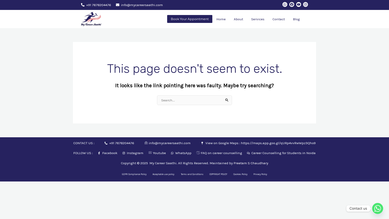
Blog (296, 19)
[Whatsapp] (377, 208)
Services (257, 19)
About (238, 19)
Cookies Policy (240, 174)
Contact (279, 19)
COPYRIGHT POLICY (218, 174)
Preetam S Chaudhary (251, 163)
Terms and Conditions (192, 174)
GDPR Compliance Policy (134, 174)
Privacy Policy (260, 174)
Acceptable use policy (164, 174)
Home (221, 19)
